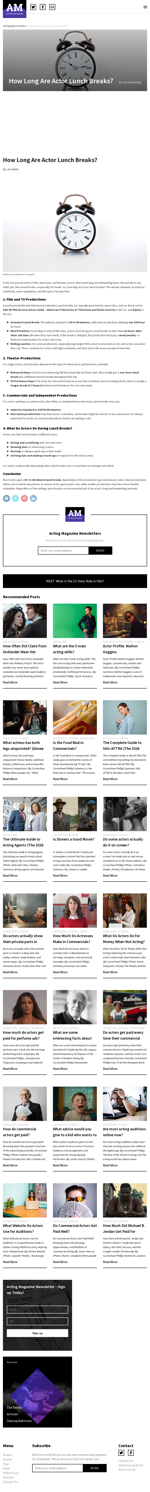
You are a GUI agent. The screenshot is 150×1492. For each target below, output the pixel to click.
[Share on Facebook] (7, 498)
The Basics (14, 1407)
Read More (10, 682)
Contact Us (10, 1482)
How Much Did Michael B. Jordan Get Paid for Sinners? (124, 1231)
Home (7, 1455)
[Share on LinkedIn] (34, 498)
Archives (21, 26)
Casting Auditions (19, 1421)
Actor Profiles (125, 641)
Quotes (7, 1459)
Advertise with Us (130, 1465)
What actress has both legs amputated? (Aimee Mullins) (23, 748)
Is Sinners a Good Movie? (73, 839)
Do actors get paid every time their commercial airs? (123, 1038)
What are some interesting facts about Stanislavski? (72, 1038)
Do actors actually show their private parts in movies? (23, 941)
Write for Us (127, 1470)
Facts (6, 1468)
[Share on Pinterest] (25, 498)
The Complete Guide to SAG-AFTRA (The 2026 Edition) (122, 748)
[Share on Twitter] (16, 498)
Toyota (83, 931)
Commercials (87, 738)
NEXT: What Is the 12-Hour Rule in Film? (75, 581)
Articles (12, 1414)
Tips (6, 1464)
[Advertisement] (75, 125)
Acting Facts (10, 641)
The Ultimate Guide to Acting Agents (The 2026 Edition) (23, 845)
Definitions (11, 1473)
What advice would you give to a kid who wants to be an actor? (75, 1134)
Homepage (9, 26)
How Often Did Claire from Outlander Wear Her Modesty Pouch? (25, 651)
